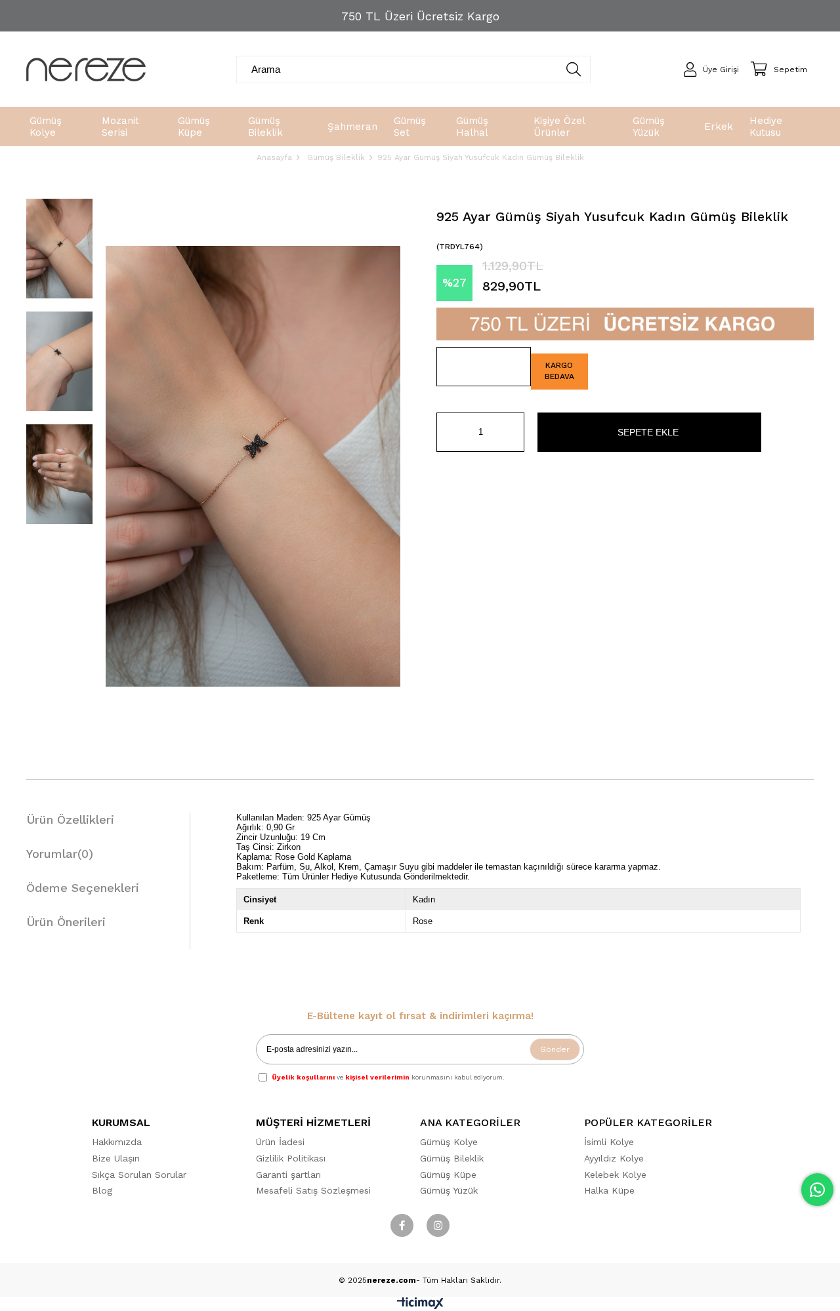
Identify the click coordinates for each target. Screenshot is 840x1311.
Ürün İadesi (280, 1142)
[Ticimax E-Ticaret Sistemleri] (420, 1306)
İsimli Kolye (609, 1142)
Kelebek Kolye (615, 1174)
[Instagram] (438, 1225)
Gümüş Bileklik (452, 1158)
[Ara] (573, 69)
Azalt (446, 432)
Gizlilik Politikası (291, 1158)
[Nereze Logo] (86, 69)
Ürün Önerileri (66, 922)
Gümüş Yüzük (449, 1190)
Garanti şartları (288, 1174)
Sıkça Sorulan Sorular (139, 1174)
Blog (102, 1190)
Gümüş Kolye (449, 1142)
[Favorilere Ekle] (483, 367)
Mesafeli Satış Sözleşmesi (313, 1190)
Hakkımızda (117, 1142)
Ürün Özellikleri (70, 819)
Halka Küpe (609, 1190)
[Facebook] (401, 1225)
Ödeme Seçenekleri (82, 888)
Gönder (555, 1049)
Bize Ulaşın (116, 1158)
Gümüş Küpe (448, 1174)
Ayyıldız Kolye (614, 1158)
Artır (514, 432)
